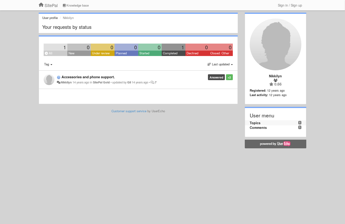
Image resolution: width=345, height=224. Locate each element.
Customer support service (128, 111)
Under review (101, 53)
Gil (129, 82)
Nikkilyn (66, 82)
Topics (255, 122)
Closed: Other (219, 53)
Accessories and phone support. (88, 76)
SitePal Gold (101, 82)
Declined (192, 53)
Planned (121, 53)
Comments (258, 127)
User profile (50, 17)
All (50, 53)
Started (144, 53)
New (71, 53)
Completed (170, 53)
